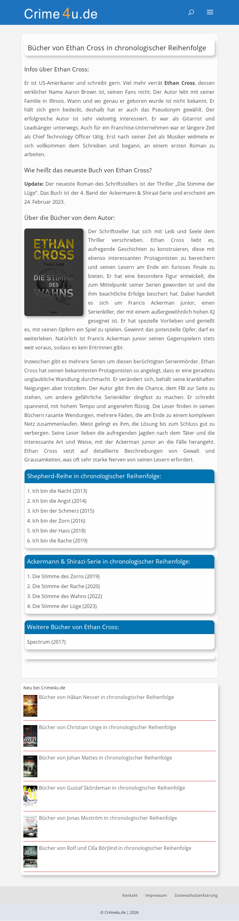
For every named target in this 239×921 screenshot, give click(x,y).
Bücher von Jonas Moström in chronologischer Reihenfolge (108, 817)
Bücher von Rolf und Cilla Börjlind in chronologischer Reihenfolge (115, 848)
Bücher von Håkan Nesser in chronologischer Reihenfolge (106, 697)
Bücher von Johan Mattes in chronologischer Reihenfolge (105, 757)
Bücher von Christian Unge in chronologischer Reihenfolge (107, 727)
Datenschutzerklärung (196, 895)
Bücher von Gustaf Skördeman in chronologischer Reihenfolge (112, 787)
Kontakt (130, 895)
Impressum (156, 895)
